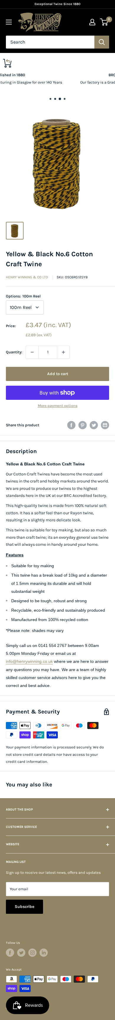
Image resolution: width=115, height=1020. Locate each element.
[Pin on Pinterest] (82, 425)
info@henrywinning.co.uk (29, 661)
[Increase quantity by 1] (63, 352)
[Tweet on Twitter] (94, 425)
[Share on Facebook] (71, 425)
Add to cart (57, 373)
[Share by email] (105, 425)
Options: (23, 296)
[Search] (101, 42)
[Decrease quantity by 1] (32, 352)
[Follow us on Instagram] (32, 953)
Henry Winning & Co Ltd (27, 277)
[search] (50, 42)
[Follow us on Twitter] (21, 953)
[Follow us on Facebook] (10, 953)
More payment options (58, 405)
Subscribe (24, 906)
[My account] (92, 22)
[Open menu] (9, 22)
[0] (104, 22)
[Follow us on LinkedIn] (44, 953)
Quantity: (14, 352)
